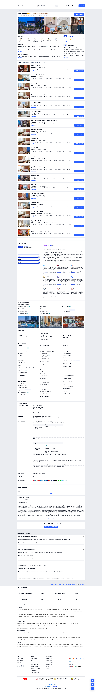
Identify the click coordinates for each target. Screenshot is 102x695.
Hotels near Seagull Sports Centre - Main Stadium (72, 637)
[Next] (84, 322)
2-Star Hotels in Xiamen (65, 625)
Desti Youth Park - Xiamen (75, 609)
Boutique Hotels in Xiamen (43, 625)
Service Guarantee (20, 660)
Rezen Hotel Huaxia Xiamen (41, 611)
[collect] (92, 680)
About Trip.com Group (35, 672)
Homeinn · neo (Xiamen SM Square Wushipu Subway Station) (70, 644)
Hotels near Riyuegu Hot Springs (23, 639)
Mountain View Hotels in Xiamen (42, 623)
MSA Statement (34, 670)
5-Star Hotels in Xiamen (21, 623)
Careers (32, 662)
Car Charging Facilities (23, 308)
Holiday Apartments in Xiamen (22, 628)
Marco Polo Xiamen (61, 614)
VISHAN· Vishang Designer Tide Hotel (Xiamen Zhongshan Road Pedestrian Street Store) (33, 616)
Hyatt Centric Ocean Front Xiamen (76, 646)
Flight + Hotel (45, 1)
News (32, 660)
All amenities (20, 51)
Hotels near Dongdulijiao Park (35, 639)
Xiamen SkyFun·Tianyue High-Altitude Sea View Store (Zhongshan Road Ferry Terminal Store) (34, 609)
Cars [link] (30, 1)
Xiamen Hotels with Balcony (75, 625)
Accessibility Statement (35, 668)
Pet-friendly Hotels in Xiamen (32, 625)
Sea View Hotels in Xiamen (54, 623)
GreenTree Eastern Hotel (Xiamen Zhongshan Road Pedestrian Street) (29, 614)
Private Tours (58, 1)
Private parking (66, 306)
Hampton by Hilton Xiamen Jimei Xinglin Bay (25, 646)
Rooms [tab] (19, 62)
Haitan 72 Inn (55, 644)
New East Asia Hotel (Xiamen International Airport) (26, 611)
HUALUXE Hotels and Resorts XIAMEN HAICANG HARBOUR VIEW (62, 616)
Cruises (64, 1)
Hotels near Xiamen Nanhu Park (22, 637)
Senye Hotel (45, 614)
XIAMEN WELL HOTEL (21, 644)
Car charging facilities (23, 372)
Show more (20, 57)
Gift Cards (52, 1)
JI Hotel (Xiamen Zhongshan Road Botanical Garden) (26, 649)
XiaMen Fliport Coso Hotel (57, 609)
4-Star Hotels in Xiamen (33, 628)
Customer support (20, 658)
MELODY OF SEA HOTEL (77, 611)
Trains (26, 1)
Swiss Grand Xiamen (66, 609)
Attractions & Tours (36, 1)
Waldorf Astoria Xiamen (53, 614)
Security (47, 668)
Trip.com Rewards (49, 660)
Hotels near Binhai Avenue (36, 635)
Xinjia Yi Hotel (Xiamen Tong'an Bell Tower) (62, 646)
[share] (92, 684)
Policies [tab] (43, 62)
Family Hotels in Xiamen (21, 625)
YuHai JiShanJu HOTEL (38, 646)
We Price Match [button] (70, 15)
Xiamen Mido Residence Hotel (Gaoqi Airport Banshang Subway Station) (39, 644)
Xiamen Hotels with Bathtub (65, 623)
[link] (79, 2)
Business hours (22, 362)
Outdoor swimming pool (23, 306)
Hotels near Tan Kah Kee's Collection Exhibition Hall (38, 637)
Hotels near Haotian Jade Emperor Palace (49, 635)
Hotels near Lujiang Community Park (56, 632)
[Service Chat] (92, 688)
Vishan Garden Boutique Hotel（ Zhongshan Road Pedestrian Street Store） (31, 618)
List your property (49, 664)
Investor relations (49, 658)
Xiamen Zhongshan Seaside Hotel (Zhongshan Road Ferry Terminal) (59, 611)
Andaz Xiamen (22, 13)
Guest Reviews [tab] (26, 62)
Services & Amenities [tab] (35, 62)
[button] (68, 2)
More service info (20, 662)
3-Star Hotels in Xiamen (30, 623)
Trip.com (52, 584)
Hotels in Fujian (68, 584)
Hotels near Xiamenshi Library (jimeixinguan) (49, 639)
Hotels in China (61, 584)
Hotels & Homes (19, 1)
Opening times (21, 360)
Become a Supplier (49, 666)
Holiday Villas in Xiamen (75, 623)
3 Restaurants (66, 308)
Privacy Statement (34, 666)
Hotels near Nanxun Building (68, 632)
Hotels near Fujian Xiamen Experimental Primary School (38, 632)
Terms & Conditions (34, 664)
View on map (66, 57)
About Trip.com (34, 658)
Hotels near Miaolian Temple (22, 632)
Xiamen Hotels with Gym (42, 628)
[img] (31, 25)
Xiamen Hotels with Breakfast (54, 625)
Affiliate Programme (49, 662)
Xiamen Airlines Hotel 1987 (48, 646)
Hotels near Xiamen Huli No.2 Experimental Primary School (68, 635)
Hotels (56, 584)
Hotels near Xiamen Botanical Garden (23, 635)
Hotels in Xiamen (75, 584)
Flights (12, 1)
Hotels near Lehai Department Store (55, 637)
